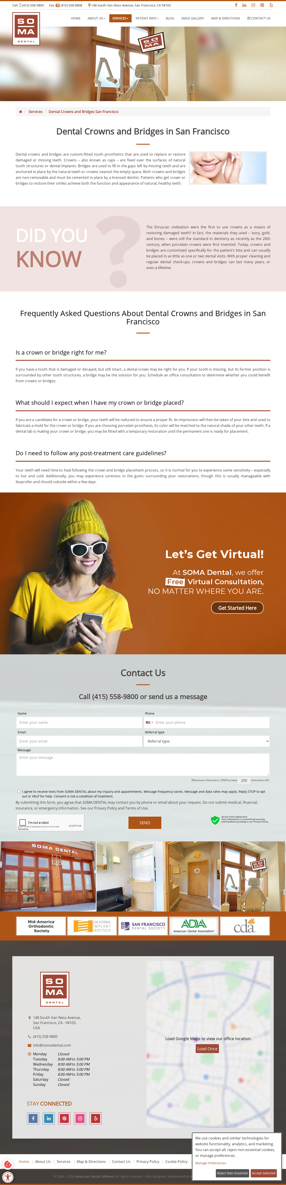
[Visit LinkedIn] (243, 5)
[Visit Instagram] (252, 5)
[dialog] (237, 1157)
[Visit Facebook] (234, 5)
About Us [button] (95, 18)
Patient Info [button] (146, 18)
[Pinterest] (64, 1118)
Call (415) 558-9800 (28, 5)
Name (22, 713)
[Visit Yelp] (270, 5)
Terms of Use (136, 808)
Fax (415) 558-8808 (65, 5)
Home (75, 18)
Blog (170, 18)
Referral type (154, 732)
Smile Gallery (192, 18)
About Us (43, 1161)
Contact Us (260, 18)
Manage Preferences (210, 1163)
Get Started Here (237, 607)
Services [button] (119, 18)
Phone (149, 713)
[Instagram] (80, 1118)
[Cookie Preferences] (7, 1164)
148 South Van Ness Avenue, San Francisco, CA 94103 (130, 5)
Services (64, 1161)
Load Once (207, 1048)
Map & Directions (225, 18)
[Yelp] (95, 1118)
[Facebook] (33, 1118)
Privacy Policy (105, 808)
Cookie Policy (176, 1161)
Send (145, 822)
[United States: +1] (149, 722)
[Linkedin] (48, 1118)
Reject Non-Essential (232, 1173)
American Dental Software (95, 1176)
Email (22, 732)
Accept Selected (263, 1173)
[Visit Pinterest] (261, 5)
